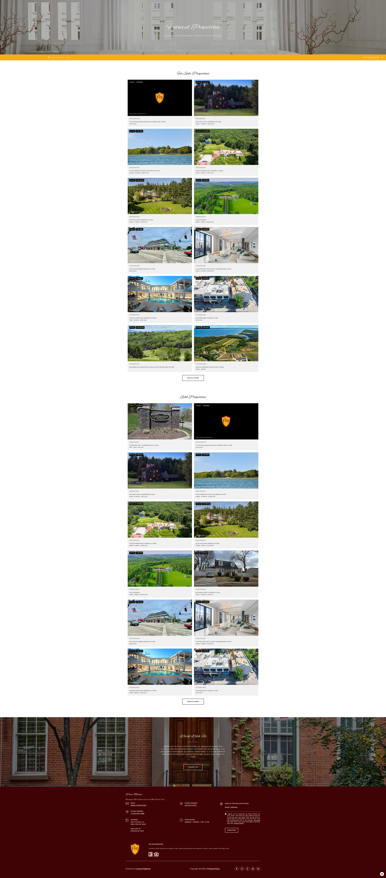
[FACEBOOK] (237, 869)
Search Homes (193, 378)
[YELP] (247, 869)
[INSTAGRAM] (242, 869)
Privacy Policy (239, 823)
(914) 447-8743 (191, 805)
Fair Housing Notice (156, 844)
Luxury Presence (143, 869)
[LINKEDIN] (253, 869)
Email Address (231, 807)
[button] (373, 57)
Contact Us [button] (193, 767)
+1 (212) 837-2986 (137, 813)
